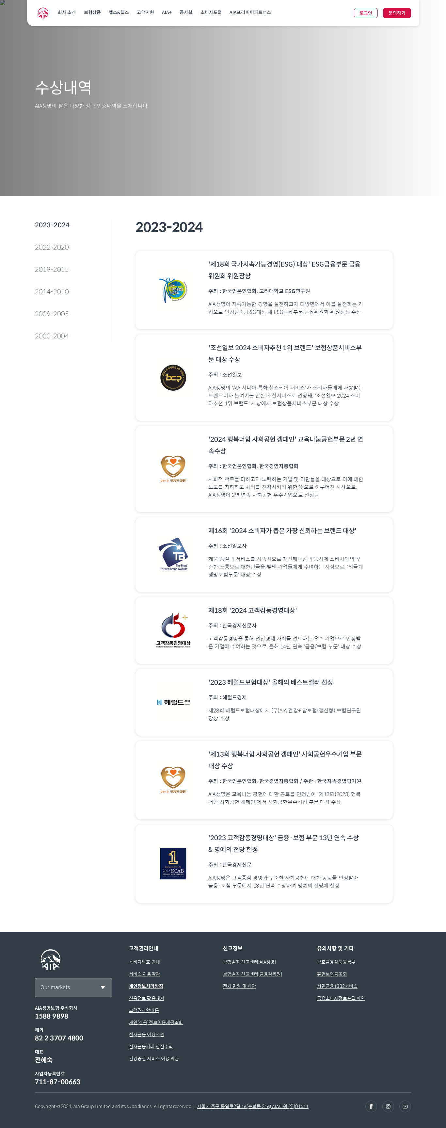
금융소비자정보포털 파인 (341, 998)
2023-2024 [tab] (52, 225)
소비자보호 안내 (144, 962)
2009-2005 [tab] (52, 314)
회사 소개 (67, 12)
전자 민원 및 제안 (239, 986)
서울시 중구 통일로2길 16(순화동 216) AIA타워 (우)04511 (253, 1106)
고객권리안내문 (144, 1010)
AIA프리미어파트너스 (250, 12)
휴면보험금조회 (332, 974)
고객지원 (145, 12)
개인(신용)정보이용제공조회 (156, 1022)
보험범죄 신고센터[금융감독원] (252, 974)
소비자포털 (211, 12)
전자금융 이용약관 (146, 1035)
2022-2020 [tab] (52, 247)
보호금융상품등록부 (336, 962)
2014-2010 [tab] (52, 292)
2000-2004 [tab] (52, 336)
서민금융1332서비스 (337, 986)
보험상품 (92, 12)
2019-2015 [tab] (52, 270)
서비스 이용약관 (144, 974)
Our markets (55, 987)
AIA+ (167, 12)
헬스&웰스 (119, 12)
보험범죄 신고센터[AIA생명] (249, 962)
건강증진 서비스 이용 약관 (154, 1059)
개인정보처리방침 (146, 986)
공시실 (186, 12)
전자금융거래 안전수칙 (151, 1047)
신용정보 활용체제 (146, 998)
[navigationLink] (43, 13)
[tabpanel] (264, 564)
